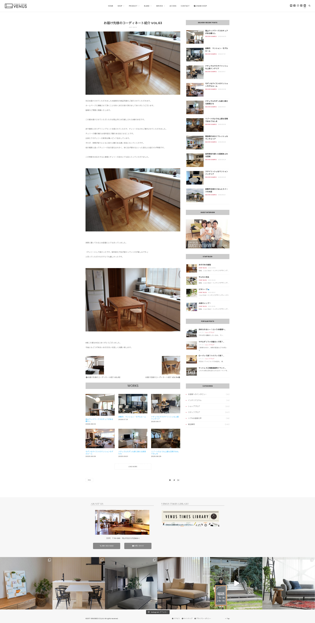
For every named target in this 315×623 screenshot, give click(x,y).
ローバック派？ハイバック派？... (211, 355)
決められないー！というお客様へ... (212, 329)
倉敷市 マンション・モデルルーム (132, 417)
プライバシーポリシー (203, 618)
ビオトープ (203, 289)
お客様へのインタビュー (197, 394)
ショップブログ (209, 333)
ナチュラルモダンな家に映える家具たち (132, 452)
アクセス (177, 618)
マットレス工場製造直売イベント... (212, 368)
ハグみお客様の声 (194, 418)
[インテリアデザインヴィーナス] (16, 5)
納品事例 (191, 424)
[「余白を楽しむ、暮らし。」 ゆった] (131, 583)
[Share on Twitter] (174, 480)
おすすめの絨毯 (205, 265)
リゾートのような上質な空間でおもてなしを (165, 452)
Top (227, 618)
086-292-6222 (108, 546)
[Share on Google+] (178, 480)
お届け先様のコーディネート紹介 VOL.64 (161, 377)
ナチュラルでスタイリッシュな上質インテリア (165, 418)
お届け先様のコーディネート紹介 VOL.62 (104, 377)
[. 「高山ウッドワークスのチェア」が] (78, 583)
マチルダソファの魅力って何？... (211, 342)
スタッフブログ (194, 412)
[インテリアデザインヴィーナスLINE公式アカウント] (291, 6)
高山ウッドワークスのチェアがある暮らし (99, 420)
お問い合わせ (139, 546)
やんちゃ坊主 (204, 277)
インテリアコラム (194, 400)
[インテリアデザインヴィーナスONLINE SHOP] (305, 6)
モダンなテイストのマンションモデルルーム (99, 452)
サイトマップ (187, 618)
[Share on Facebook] (170, 480)
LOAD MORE (132, 467)
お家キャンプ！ (205, 303)
